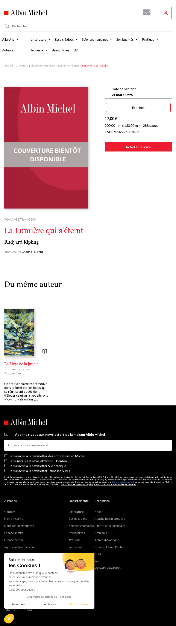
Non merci (19, 604)
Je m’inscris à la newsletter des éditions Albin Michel (47, 456)
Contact (9, 511)
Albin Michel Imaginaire (109, 525)
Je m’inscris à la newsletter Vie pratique (37, 466)
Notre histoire (13, 518)
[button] (9, 619)
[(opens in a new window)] (8, 608)
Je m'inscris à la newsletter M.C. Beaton (38, 461)
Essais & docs (78, 518)
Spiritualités (77, 533)
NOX (97, 554)
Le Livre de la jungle (21, 364)
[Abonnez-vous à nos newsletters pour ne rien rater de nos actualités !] (145, 12)
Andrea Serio (14, 373)
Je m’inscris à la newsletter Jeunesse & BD (39, 471)
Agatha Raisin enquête (109, 518)
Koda (98, 511)
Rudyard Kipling (21, 242)
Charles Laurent (32, 251)
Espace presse (14, 540)
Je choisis (49, 604)
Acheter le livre (138, 147)
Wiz (96, 561)
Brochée (138, 107)
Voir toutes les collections (107, 568)
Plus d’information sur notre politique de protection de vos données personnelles (98, 484)
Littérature (22, 65)
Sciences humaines (81, 525)
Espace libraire (14, 533)
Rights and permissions (19, 547)
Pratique (74, 540)
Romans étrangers (68, 65)
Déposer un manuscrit (19, 525)
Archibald (100, 533)
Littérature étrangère (43, 65)
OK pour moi (79, 604)
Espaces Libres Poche (109, 547)
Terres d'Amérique (106, 540)
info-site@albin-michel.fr (123, 482)
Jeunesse (75, 547)
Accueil (8, 65)
